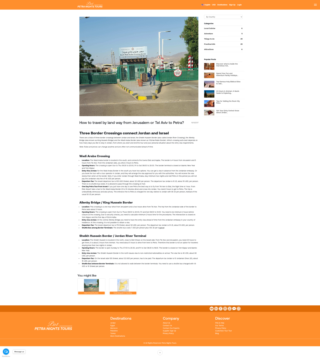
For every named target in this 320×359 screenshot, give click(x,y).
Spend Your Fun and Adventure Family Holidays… (227, 74)
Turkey (113, 333)
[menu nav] (315, 5)
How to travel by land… (91, 293)
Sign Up (232, 5)
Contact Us (167, 325)
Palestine (114, 331)
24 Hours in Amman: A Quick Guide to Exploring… (227, 92)
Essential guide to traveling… (123, 293)
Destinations (222, 5)
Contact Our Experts (171, 328)
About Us (166, 323)
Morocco (114, 328)
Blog (217, 333)
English (207, 5)
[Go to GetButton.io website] (6, 356)
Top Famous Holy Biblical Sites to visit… (228, 82)
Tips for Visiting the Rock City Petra (228, 102)
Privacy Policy (168, 333)
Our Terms (219, 325)
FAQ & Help (219, 323)
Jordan (113, 323)
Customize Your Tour (223, 331)
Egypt (112, 325)
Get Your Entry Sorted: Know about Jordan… (227, 112)
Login (239, 5)
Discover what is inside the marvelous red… (227, 65)
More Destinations (117, 336)
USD (214, 5)
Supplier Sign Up (169, 331)
